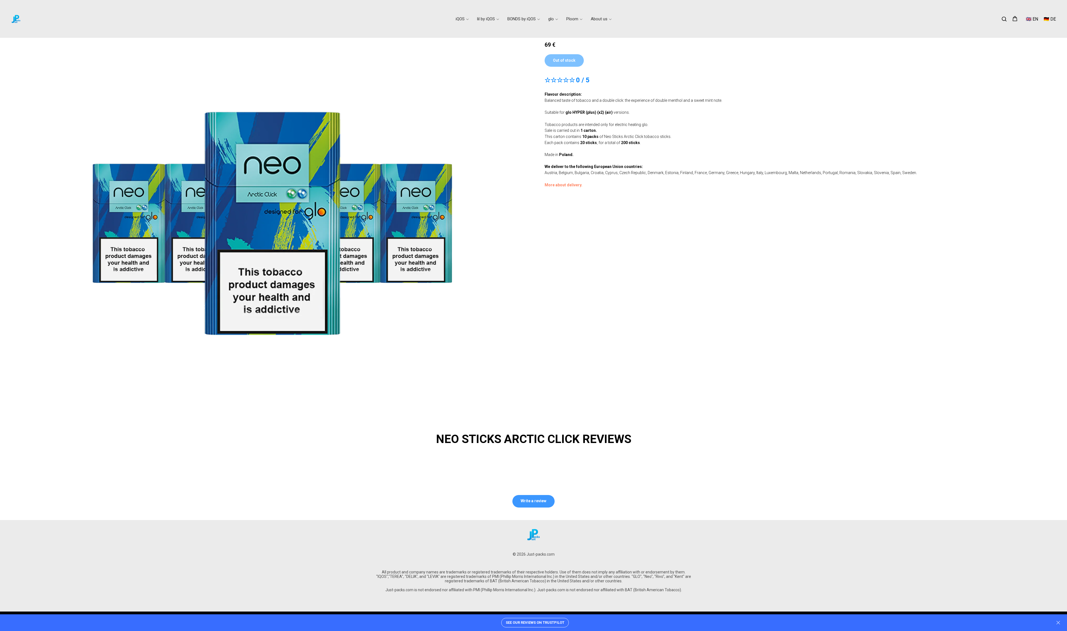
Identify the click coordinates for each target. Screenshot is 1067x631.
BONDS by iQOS (521, 18)
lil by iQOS (486, 18)
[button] (1004, 18)
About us (599, 18)
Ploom (572, 18)
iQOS (460, 18)
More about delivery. (563, 185)
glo (551, 18)
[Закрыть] (1058, 623)
